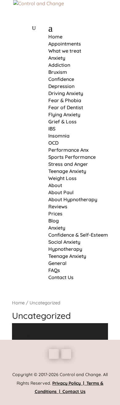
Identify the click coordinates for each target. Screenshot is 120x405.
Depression (61, 86)
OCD (53, 143)
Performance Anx (68, 150)
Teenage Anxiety (67, 171)
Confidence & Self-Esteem (78, 235)
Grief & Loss (62, 121)
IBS (51, 129)
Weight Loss (62, 178)
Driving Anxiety (65, 93)
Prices (55, 214)
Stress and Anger (68, 164)
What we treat (64, 51)
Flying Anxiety (64, 114)
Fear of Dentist (65, 107)
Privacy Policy (66, 383)
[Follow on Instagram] (66, 354)
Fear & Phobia (64, 100)
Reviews (57, 206)
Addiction (59, 65)
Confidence (61, 79)
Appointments (64, 44)
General (57, 263)
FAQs (54, 270)
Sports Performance (72, 157)
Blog (53, 221)
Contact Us (61, 277)
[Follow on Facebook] (54, 354)
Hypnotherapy (65, 249)
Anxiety (56, 58)
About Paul (61, 192)
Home (55, 37)
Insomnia (59, 136)
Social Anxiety (64, 242)
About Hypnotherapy (72, 199)
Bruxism (57, 72)
